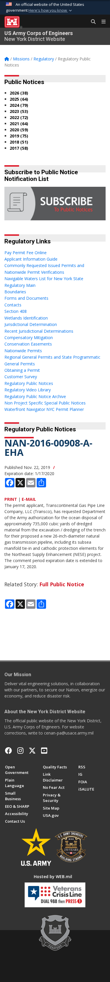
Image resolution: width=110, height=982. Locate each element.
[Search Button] (91, 22)
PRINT (10, 499)
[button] (50, 10)
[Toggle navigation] (101, 22)
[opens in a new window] (20, 750)
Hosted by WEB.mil (53, 876)
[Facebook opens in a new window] (8, 750)
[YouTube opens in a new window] (44, 750)
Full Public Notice (61, 584)
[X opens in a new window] (32, 750)
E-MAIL (29, 499)
